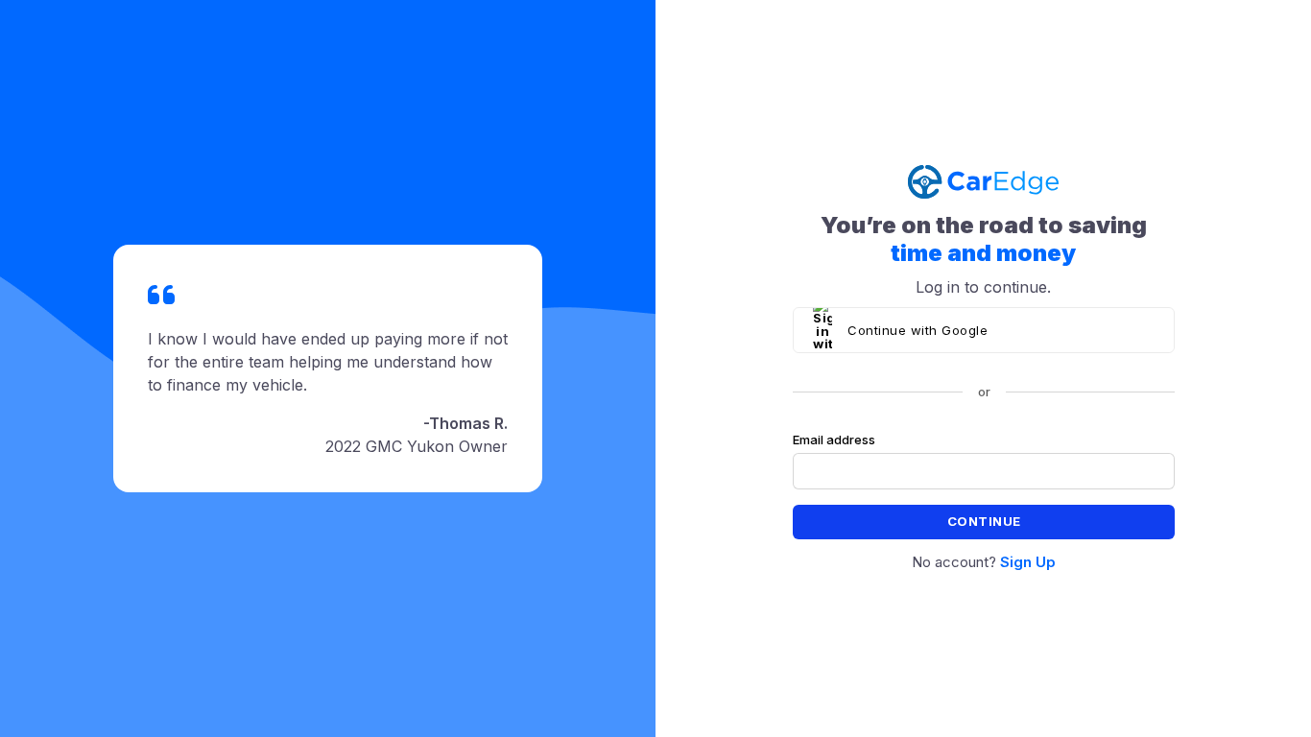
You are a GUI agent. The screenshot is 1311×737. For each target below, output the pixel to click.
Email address (834, 439)
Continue (983, 521)
